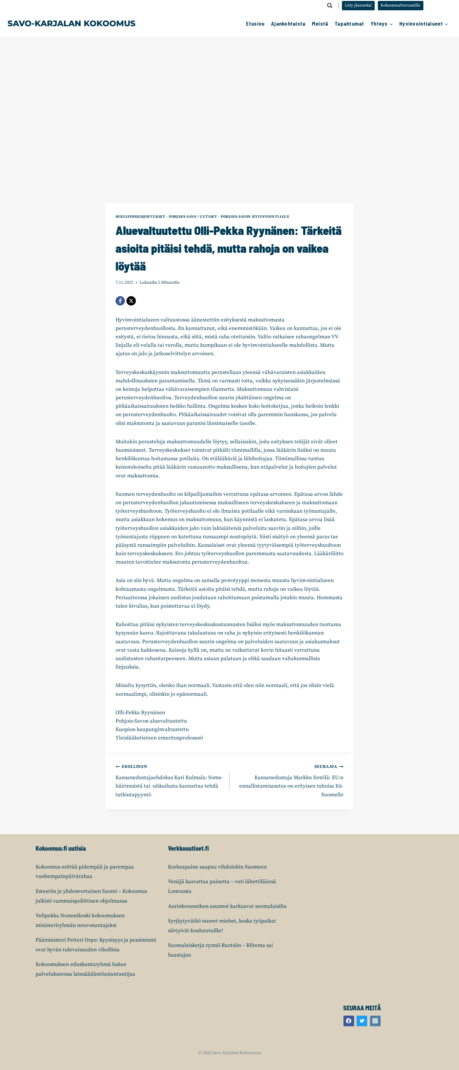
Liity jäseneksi (358, 5)
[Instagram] (375, 1021)
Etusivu (255, 23)
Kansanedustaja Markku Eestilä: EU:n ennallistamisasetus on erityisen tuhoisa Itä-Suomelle (291, 781)
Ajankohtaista (288, 23)
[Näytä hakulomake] (329, 5)
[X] (131, 301)
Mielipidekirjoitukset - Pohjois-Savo (156, 216)
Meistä (320, 23)
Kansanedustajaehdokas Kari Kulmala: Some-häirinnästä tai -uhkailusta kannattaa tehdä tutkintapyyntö (169, 781)
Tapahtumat (349, 23)
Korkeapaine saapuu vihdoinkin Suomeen (217, 866)
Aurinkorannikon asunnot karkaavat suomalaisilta (227, 906)
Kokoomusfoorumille (400, 5)
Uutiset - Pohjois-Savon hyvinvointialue (244, 216)
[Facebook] (120, 301)
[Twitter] (362, 1021)
